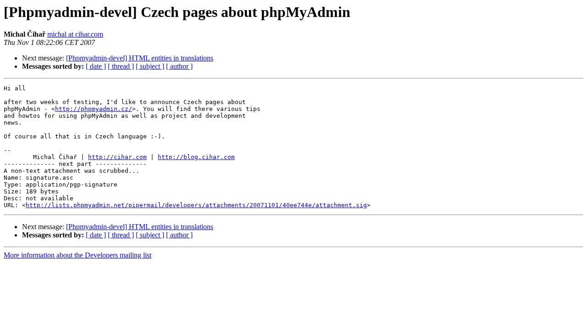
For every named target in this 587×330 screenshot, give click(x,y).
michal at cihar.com (75, 34)
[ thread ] (121, 66)
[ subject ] (150, 66)
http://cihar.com (117, 157)
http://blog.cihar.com (196, 157)
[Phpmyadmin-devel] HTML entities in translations (139, 58)
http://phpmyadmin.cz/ (93, 108)
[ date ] (96, 66)
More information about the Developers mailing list (77, 255)
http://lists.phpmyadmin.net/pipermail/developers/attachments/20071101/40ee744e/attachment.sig (196, 205)
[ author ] (179, 66)
